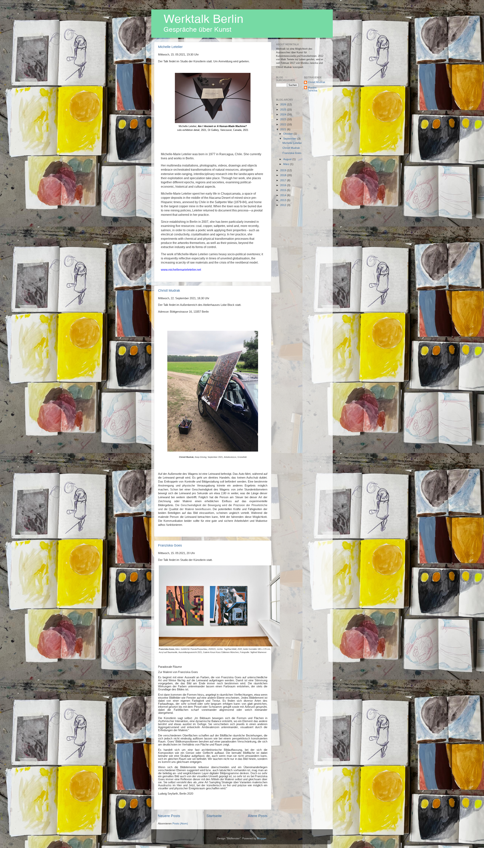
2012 (283, 205)
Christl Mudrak (169, 290)
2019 (283, 170)
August (287, 159)
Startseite (214, 816)
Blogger (261, 838)
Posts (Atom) (180, 823)
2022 (283, 124)
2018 (283, 175)
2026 (283, 104)
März (286, 164)
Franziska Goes (170, 545)
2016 (283, 185)
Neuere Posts (169, 816)
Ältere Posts (258, 816)
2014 (283, 195)
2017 (283, 180)
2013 (283, 200)
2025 (283, 109)
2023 (283, 119)
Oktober (288, 133)
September (290, 138)
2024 (283, 114)
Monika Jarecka (312, 89)
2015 (283, 190)
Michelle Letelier (170, 47)
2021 (283, 129)
